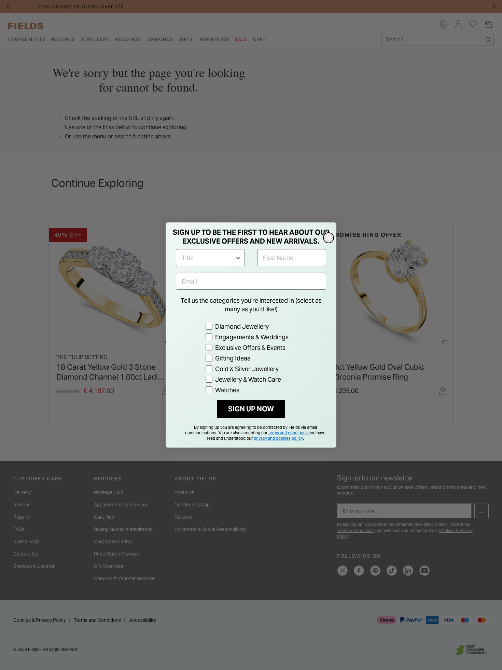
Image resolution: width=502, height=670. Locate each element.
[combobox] (208, 257)
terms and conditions (288, 432)
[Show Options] (238, 257)
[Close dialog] (328, 238)
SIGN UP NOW (251, 409)
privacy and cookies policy (278, 438)
